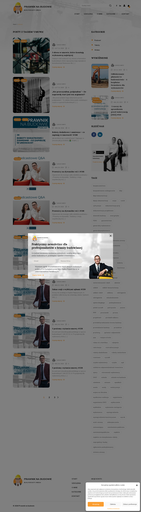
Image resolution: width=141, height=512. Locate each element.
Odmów (113, 504)
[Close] (111, 235)
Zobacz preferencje (130, 504)
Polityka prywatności (113, 508)
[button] (137, 485)
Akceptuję (95, 504)
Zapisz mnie (36, 275)
